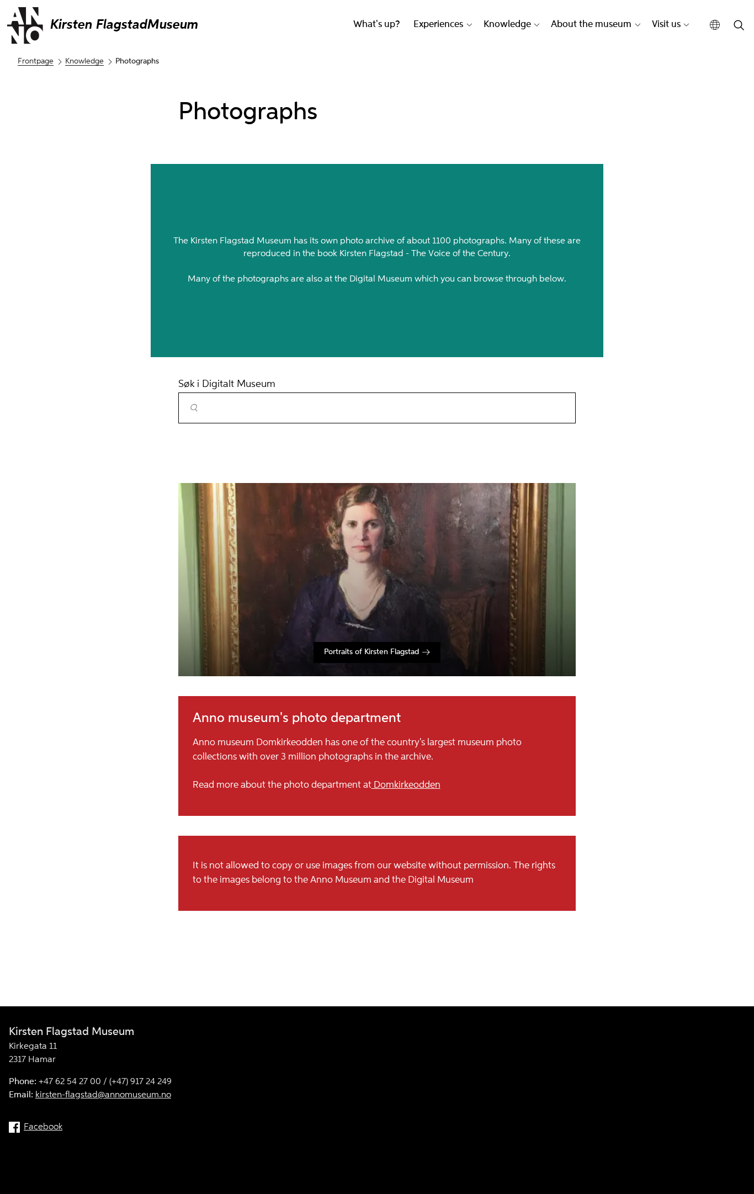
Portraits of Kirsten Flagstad (371, 652)
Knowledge (507, 24)
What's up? (376, 24)
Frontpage (36, 61)
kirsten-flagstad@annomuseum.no (103, 1095)
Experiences (438, 24)
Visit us (666, 24)
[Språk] (715, 25)
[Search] (739, 26)
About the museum (591, 24)
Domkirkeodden (405, 785)
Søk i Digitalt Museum (226, 384)
